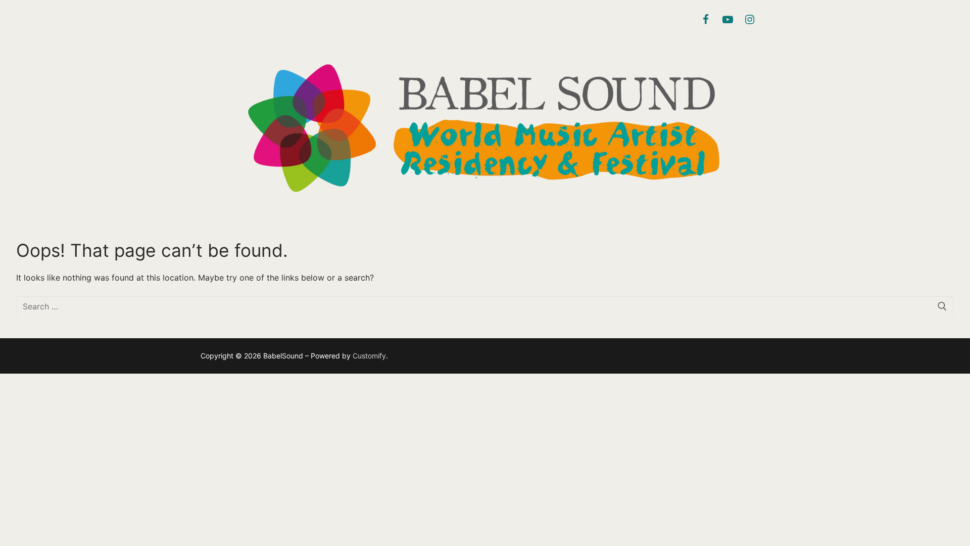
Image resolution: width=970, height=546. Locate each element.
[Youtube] (727, 19)
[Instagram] (749, 19)
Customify (369, 355)
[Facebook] (705, 19)
